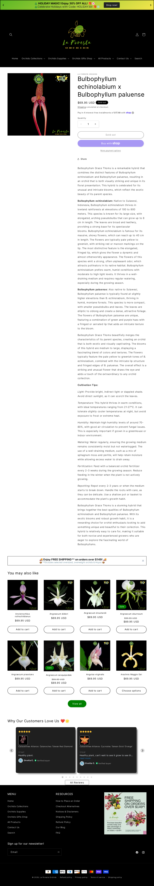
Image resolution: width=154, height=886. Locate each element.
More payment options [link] (110, 150)
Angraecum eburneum (131, 614)
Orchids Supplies (17, 811)
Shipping (82, 107)
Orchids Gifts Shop (18, 817)
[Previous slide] (11, 750)
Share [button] (84, 159)
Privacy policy (81, 877)
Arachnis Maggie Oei (131, 674)
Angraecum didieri (59, 614)
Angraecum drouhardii (95, 613)
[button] (11, 34)
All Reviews (77, 782)
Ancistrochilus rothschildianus (23, 615)
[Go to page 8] (87, 777)
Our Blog (60, 827)
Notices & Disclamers (67, 811)
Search (11, 832)
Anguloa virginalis (95, 674)
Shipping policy (115, 877)
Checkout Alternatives (67, 806)
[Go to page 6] (80, 777)
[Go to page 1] (62, 777)
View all (77, 703)
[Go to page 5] (77, 777)
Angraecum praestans (22, 674)
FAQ (58, 832)
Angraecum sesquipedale (59, 675)
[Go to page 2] (66, 777)
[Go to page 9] (91, 777)
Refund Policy (63, 822)
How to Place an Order (68, 801)
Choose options (131, 690)
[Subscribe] (58, 852)
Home (11, 801)
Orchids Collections (18, 806)
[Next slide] (142, 750)
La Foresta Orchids (48, 877)
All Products (14, 822)
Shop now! (111, 5)
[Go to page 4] (73, 777)
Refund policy (66, 877)
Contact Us (13, 827)
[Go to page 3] (69, 777)
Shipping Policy (64, 817)
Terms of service (98, 877)
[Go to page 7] (84, 777)
